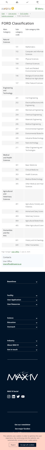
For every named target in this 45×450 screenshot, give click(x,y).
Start (3, 14)
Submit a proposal (7, 16)
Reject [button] (13, 445)
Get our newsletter (22, 424)
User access (12, 14)
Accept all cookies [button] (27, 445)
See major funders (22, 429)
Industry (10, 340)
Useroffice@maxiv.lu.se (12, 264)
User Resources (13, 304)
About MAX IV (13, 345)
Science (10, 318)
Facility (10, 295)
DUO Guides (24, 14)
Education (11, 322)
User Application (14, 300)
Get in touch (12, 349)
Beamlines (11, 281)
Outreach (11, 327)
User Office (15, 252)
